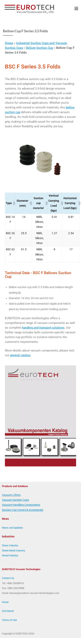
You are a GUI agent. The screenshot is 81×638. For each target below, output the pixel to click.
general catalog (20, 355)
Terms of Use (9, 620)
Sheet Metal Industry (13, 550)
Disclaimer (8, 610)
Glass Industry (10, 545)
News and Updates (12, 527)
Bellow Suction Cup (39, 48)
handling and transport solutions (43, 327)
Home (9, 43)
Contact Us (8, 578)
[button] (14, 203)
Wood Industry (10, 555)
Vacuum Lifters (11, 495)
